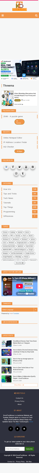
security (18, 236)
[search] (36, 15)
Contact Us (11, 462)
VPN (11, 236)
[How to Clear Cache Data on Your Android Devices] (7, 370)
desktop (12, 232)
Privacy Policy (19, 401)
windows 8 (16, 239)
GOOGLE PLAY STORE (9, 246)
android (20, 232)
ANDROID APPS (7, 250)
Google (31, 250)
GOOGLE (32, 243)
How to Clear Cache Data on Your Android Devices (23, 369)
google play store (22, 243)
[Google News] (6, 166)
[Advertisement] (19, 38)
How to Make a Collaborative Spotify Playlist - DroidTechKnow (24, 377)
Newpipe (5, 253)
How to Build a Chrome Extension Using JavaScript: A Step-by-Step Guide (25, 351)
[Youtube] (26, 166)
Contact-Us (19, 398)
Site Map (29, 462)
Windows (11, 243)
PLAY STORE (29, 246)
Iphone (33, 239)
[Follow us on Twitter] (17, 429)
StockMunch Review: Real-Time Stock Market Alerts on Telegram (25, 342)
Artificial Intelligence (20, 250)
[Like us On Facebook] (10, 429)
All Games (18, 122)
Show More (19, 263)
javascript (24, 260)
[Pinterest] (32, 166)
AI (17, 260)
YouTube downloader (16, 253)
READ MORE (18, 104)
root (24, 236)
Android (5, 236)
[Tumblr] (22, 173)
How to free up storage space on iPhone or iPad (23, 360)
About (19, 404)
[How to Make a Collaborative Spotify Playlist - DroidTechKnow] (7, 378)
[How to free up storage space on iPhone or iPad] (7, 361)
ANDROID (20, 246)
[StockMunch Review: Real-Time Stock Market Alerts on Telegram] (7, 343)
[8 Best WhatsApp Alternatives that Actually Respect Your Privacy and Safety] (8, 98)
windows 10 (6, 239)
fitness (26, 257)
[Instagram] (16, 173)
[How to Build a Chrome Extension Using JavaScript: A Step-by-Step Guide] (7, 352)
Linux (4, 243)
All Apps (19, 151)
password (33, 260)
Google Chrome (30, 253)
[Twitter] (19, 166)
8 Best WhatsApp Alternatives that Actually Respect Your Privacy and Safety (25, 96)
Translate (16, 314)
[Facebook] (12, 166)
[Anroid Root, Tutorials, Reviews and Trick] (19, 6)
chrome (5, 232)
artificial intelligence (8, 260)
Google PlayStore (7, 257)
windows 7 (25, 239)
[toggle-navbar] (2, 15)
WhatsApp (18, 257)
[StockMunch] (19, 70)
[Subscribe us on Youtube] (24, 429)
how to (27, 232)
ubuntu (31, 236)
